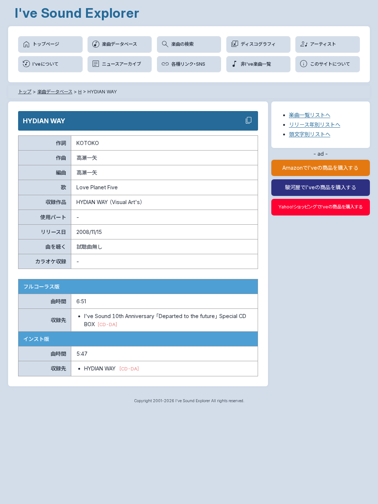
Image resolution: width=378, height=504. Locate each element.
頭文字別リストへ (309, 134)
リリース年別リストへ (314, 124)
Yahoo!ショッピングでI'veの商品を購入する (320, 207)
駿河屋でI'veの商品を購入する (320, 187)
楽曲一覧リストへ (309, 115)
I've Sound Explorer (77, 13)
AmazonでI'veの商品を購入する (320, 168)
